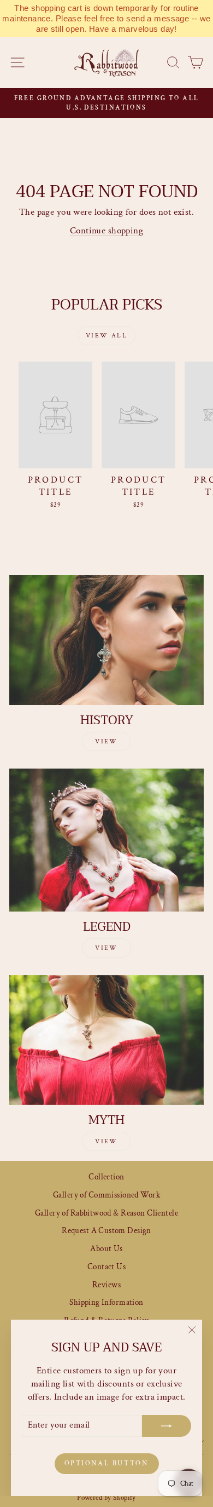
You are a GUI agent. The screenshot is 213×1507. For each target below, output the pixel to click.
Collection (106, 1177)
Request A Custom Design (106, 1230)
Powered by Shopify (106, 1498)
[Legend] (106, 840)
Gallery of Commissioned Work (106, 1195)
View (106, 741)
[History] (106, 640)
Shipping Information (106, 1302)
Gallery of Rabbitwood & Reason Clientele (106, 1213)
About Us (106, 1249)
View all (106, 335)
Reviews (106, 1285)
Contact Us (106, 1267)
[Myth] (106, 1040)
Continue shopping (106, 231)
